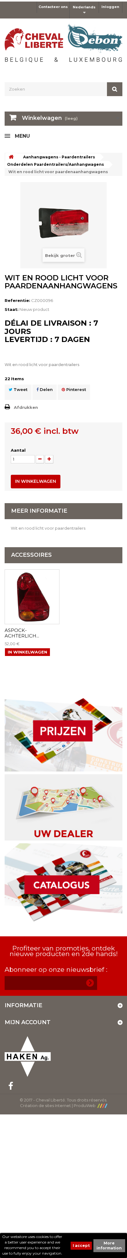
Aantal (18, 450)
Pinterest (75, 389)
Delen (46, 389)
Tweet (19, 389)
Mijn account (28, 1022)
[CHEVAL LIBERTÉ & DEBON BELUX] (63, 45)
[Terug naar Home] (11, 157)
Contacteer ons (53, 7)
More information (109, 1245)
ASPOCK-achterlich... (22, 633)
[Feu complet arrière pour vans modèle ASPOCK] (32, 596)
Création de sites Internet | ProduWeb (58, 1105)
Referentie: (17, 300)
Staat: (11, 309)
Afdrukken (26, 407)
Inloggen (110, 7)
